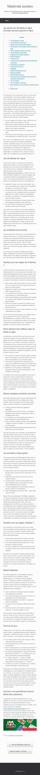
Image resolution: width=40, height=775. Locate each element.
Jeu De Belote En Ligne (17, 40)
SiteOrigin (18, 771)
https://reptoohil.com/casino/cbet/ (12, 173)
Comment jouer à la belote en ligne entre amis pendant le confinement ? (23, 77)
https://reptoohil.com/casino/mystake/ (14, 709)
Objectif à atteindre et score (18, 70)
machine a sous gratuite (16, 735)
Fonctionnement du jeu (16, 66)
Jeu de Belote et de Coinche (18, 42)
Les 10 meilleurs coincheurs (18, 83)
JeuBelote (13, 68)
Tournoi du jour (14, 58)
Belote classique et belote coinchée (20, 50)
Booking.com (14, 88)
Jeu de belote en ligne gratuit (18, 52)
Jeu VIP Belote (14, 80)
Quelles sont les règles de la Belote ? (21, 44)
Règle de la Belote (15, 72)
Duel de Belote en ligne (16, 75)
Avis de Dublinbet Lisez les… (20, 745)
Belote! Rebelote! (15, 56)
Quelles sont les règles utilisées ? (20, 54)
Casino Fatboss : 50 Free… (20, 751)
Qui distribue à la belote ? (17, 64)
